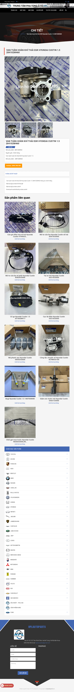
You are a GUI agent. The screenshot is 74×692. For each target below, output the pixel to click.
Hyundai (13, 507)
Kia (11, 588)
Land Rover (14, 531)
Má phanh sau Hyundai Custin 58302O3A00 (20, 359)
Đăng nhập (7, 1)
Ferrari (13, 574)
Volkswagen (14, 497)
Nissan (12, 483)
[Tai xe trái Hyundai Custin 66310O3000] (53, 258)
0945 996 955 (28, 643)
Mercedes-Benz (15, 555)
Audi (11, 468)
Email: (41, 643)
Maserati (13, 560)
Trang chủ (14, 10)
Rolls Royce (14, 492)
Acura (12, 459)
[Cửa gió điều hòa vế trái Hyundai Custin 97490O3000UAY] (20, 217)
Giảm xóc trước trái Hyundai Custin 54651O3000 (54, 400)
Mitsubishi (14, 564)
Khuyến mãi (39, 10)
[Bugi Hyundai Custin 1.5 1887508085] (20, 381)
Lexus (12, 540)
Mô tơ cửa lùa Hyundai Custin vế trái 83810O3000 (54, 236)
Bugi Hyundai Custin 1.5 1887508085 (20, 399)
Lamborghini (14, 521)
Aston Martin (15, 545)
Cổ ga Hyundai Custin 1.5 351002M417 (20, 318)
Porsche (13, 464)
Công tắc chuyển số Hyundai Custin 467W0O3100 (54, 359)
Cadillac (13, 488)
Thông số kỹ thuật (11, 173)
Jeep (11, 536)
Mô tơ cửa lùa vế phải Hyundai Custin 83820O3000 (20, 277)
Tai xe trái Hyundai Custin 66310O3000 (54, 277)
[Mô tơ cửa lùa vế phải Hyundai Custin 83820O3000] (20, 258)
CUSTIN (22, 34)
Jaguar (13, 516)
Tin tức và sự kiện (51, 10)
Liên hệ (61, 10)
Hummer (13, 579)
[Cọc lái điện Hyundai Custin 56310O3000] (53, 299)
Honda (12, 502)
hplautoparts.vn (50, 688)
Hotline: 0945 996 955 (13, 165)
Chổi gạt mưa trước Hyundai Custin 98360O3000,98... (20, 441)
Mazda (12, 550)
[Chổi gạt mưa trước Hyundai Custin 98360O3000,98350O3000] (20, 422)
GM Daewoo (14, 598)
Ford (12, 612)
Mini (11, 569)
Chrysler (13, 526)
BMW (12, 478)
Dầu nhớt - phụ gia (16, 603)
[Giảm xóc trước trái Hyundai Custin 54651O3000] (53, 381)
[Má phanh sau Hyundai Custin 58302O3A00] (20, 340)
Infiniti (12, 512)
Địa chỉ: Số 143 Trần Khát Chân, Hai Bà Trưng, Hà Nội (39, 640)
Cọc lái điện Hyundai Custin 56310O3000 (54, 318)
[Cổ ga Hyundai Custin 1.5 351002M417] (20, 299)
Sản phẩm (31, 10)
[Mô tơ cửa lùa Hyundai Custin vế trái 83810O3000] (53, 217)
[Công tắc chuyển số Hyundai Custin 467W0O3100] (53, 340)
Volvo (12, 583)
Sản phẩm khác (15, 607)
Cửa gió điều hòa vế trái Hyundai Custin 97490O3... (20, 236)
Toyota (13, 454)
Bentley (13, 473)
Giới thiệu (22, 10)
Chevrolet (14, 593)
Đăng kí (12, 1)
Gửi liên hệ (22, 673)
